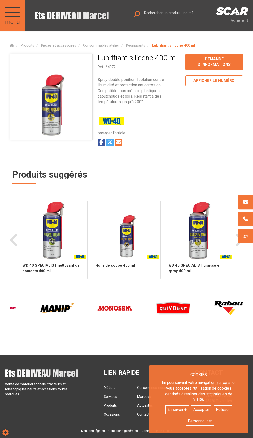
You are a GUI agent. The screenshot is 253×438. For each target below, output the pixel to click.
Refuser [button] (223, 409)
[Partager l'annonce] (118, 142)
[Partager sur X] (110, 142)
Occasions (112, 414)
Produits (110, 405)
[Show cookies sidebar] (5, 432)
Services (110, 396)
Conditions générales (123, 431)
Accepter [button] (201, 409)
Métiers (110, 388)
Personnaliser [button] (200, 421)
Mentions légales (93, 431)
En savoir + (177, 409)
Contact (147, 431)
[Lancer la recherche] (137, 15)
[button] (173, 45)
